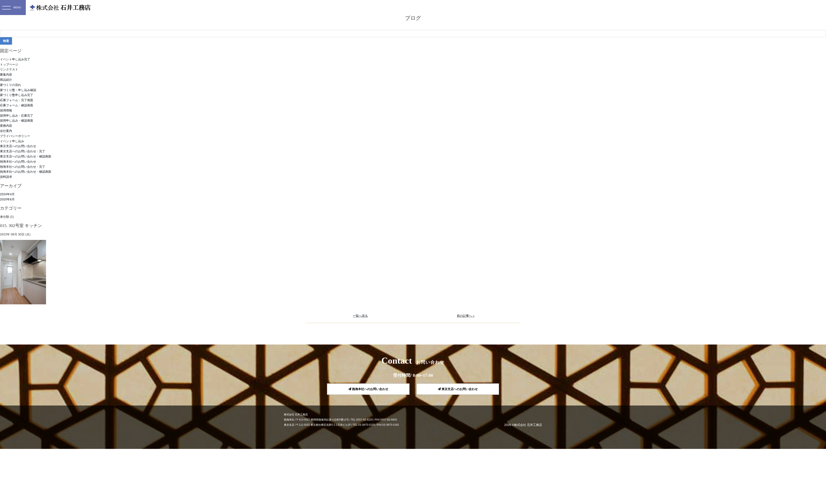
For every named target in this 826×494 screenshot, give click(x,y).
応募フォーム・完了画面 (16, 100)
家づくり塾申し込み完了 (16, 95)
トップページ (9, 64)
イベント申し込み (12, 141)
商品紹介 (6, 79)
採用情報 (6, 110)
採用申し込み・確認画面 (16, 120)
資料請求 (6, 176)
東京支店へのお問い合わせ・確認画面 (25, 156)
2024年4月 (7, 194)
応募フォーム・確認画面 (16, 105)
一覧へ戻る (360, 315)
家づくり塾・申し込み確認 (18, 90)
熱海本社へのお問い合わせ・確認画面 (25, 171)
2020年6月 (7, 199)
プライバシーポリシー (15, 136)
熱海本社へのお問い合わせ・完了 (22, 166)
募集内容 (6, 74)
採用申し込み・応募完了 (16, 115)
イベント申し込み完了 (15, 59)
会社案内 (6, 131)
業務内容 (6, 125)
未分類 (4, 216)
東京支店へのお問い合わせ (18, 146)
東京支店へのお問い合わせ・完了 (22, 151)
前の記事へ (464, 315)
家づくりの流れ (10, 85)
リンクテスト (9, 69)
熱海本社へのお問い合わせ (18, 161)
